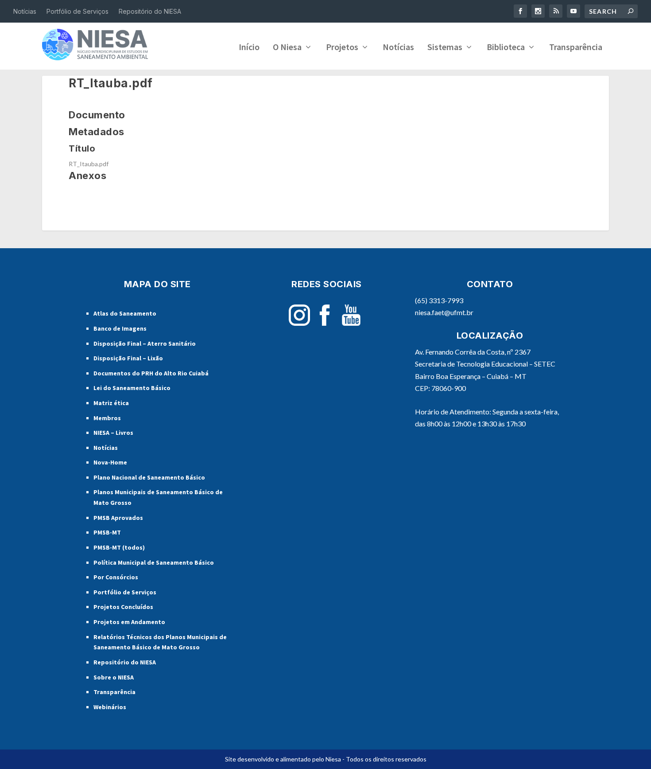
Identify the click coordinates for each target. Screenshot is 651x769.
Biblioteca (506, 47)
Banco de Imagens (120, 328)
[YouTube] (351, 323)
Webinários (109, 707)
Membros (107, 418)
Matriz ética (111, 403)
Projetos (342, 47)
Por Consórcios (115, 577)
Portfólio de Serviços (77, 11)
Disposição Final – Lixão (128, 358)
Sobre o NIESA (113, 677)
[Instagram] (299, 323)
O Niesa (287, 47)
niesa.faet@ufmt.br (444, 312)
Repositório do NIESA (150, 11)
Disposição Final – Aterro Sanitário (144, 343)
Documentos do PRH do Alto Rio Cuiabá (151, 373)
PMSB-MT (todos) (119, 547)
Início (249, 47)
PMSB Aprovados (118, 518)
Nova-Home (110, 462)
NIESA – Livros (113, 433)
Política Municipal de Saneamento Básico (153, 562)
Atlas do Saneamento (124, 313)
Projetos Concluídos (123, 607)
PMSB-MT (107, 532)
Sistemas (444, 47)
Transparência (575, 47)
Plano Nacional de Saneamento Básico (149, 477)
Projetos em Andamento (129, 622)
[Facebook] (324, 323)
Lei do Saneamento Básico (131, 388)
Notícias (24, 11)
